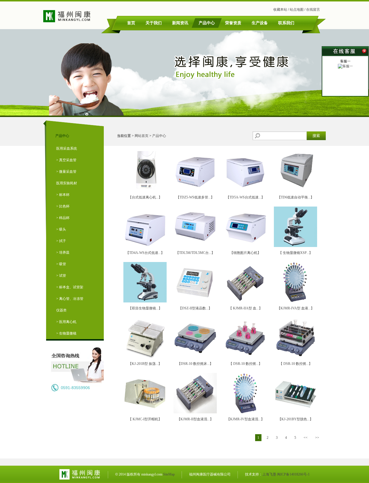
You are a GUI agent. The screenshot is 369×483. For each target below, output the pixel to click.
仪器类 (61, 310)
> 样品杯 (62, 218)
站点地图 (297, 10)
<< (306, 438)
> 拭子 (61, 241)
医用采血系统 (66, 148)
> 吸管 (61, 264)
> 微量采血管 (66, 172)
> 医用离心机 (66, 322)
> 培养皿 (62, 252)
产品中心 (159, 136)
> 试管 (61, 276)
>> (317, 438)
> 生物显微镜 (66, 333)
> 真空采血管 (66, 160)
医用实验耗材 (66, 183)
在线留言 (313, 10)
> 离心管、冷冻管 (69, 299)
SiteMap (169, 474)
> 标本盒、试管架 (69, 287)
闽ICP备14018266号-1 (293, 474)
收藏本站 (280, 10)
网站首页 (141, 136)
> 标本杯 (62, 195)
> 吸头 (61, 229)
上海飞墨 (269, 474)
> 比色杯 (62, 206)
